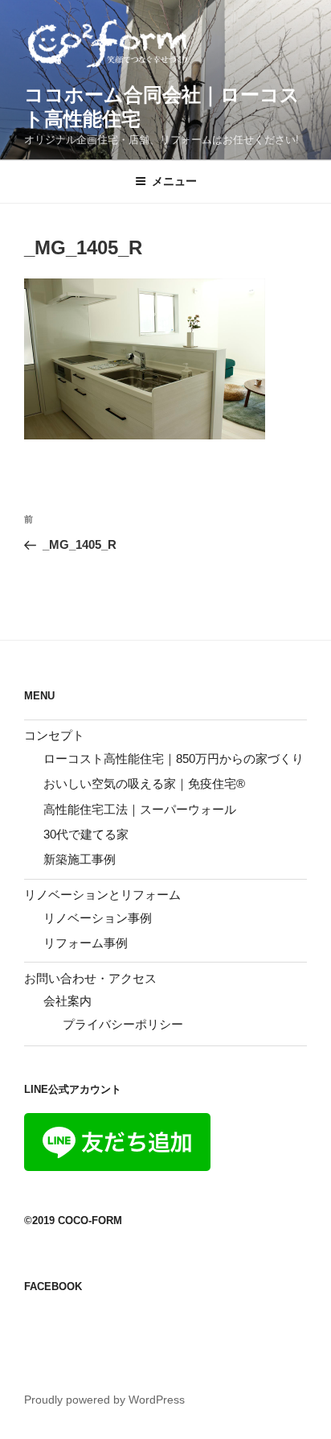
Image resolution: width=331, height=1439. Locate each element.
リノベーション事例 (97, 918)
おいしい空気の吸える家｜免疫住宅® (144, 783)
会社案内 (67, 1001)
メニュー (174, 181)
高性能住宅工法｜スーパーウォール (139, 809)
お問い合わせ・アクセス (90, 978)
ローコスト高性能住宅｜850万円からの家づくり (173, 758)
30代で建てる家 (86, 834)
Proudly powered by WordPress (104, 1399)
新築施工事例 (79, 859)
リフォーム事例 (85, 943)
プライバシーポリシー (123, 1024)
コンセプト (54, 735)
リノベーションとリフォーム (102, 894)
